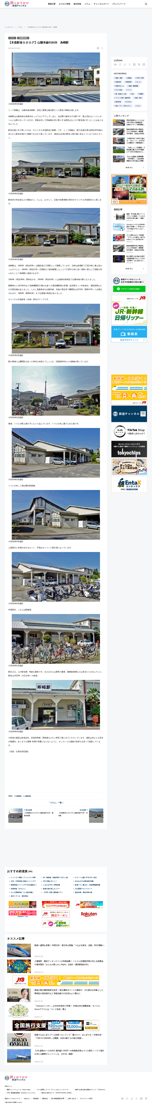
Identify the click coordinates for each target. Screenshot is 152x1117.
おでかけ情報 (64, 4)
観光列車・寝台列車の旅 (83, 892)
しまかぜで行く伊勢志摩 (51, 885)
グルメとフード (119, 4)
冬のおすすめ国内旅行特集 (84, 881)
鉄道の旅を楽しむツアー (51, 889)
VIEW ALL (129, 167)
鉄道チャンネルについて (12, 1098)
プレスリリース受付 (86, 1098)
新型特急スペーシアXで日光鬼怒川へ (24, 885)
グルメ (139, 106)
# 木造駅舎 (18, 796)
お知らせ (27, 1098)
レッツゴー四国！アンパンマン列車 (23, 877)
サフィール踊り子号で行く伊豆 (86, 877)
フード (129, 90)
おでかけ (128, 101)
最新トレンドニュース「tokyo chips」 (19, 1089)
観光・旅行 (138, 98)
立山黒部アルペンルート (83, 889)
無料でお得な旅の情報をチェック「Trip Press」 (90, 1089)
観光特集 (77, 4)
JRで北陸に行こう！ (50, 881)
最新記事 (52, 4)
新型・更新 (119, 78)
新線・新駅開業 (133, 86)
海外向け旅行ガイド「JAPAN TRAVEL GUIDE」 (57, 1093)
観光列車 (118, 101)
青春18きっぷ (120, 86)
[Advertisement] (76, 16)
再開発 (141, 94)
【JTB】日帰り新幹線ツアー (53, 892)
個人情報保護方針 (57, 1098)
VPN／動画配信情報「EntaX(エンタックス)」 (21, 1093)
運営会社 (45, 1098)
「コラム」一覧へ (55, 803)
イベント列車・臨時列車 (123, 98)
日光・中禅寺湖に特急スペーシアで (23, 881)
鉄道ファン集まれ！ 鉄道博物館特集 (87, 885)
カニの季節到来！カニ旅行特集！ (22, 892)
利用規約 (36, 1098)
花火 (132, 94)
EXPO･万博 (140, 78)
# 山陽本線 (27, 796)
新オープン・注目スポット (123, 106)
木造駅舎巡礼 (23, 38)
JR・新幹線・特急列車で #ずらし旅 (55, 877)
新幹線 (129, 78)
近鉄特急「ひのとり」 (18, 889)
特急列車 (118, 82)
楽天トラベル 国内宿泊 (19, 896)
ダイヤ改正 (119, 90)
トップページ (9, 27)
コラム (87, 4)
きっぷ (139, 82)
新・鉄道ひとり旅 (121, 94)
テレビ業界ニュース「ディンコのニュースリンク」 (53, 1089)
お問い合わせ (72, 1098)
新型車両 (128, 82)
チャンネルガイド (101, 4)
